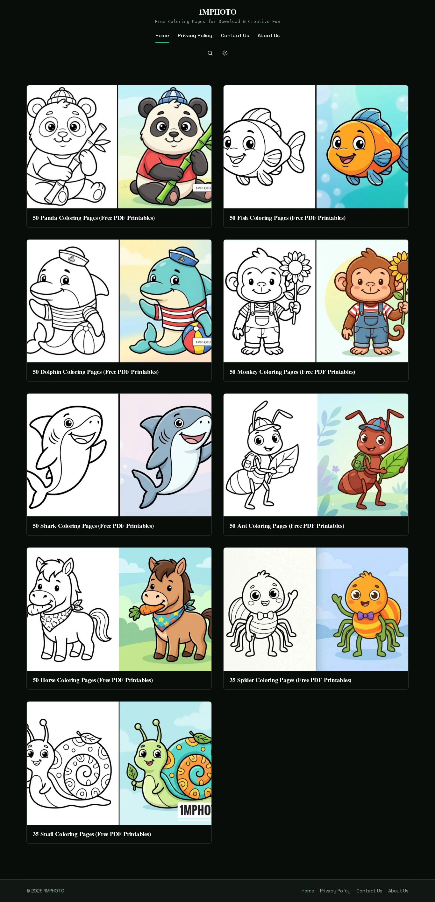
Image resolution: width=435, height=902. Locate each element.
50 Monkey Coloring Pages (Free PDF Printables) (292, 371)
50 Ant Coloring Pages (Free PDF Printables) (287, 525)
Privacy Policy (195, 35)
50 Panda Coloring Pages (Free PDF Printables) (94, 217)
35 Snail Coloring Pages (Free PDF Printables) (92, 833)
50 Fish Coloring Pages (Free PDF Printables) (288, 217)
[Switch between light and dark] (224, 53)
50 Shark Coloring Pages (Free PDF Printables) (93, 525)
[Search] (210, 53)
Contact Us (235, 35)
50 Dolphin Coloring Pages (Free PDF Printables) (96, 371)
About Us (269, 35)
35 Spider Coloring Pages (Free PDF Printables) (291, 679)
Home (162, 35)
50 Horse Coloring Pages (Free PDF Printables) (93, 679)
